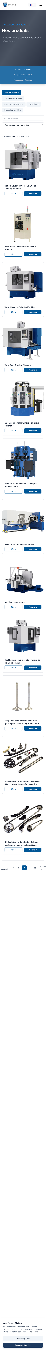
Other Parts (34, 104)
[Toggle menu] (40, 4)
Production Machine (12, 110)
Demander (32, 193)
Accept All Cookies (23, 1345)
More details (33, 1332)
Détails (13, 193)
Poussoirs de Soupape (23, 80)
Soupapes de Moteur (23, 75)
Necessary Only (23, 1339)
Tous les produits (11, 93)
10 (30, 868)
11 (35, 868)
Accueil (17, 69)
